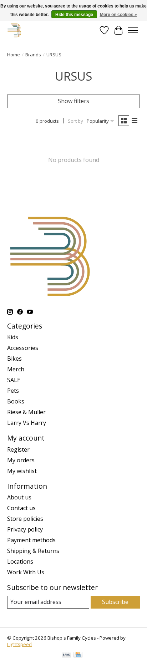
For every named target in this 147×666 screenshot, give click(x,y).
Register (18, 449)
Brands (33, 54)
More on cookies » (118, 14)
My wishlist (22, 471)
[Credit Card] (78, 655)
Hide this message (74, 14)
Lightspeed (19, 644)
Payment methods (31, 540)
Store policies (25, 519)
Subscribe (115, 602)
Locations (20, 561)
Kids (12, 337)
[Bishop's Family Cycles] (14, 30)
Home (13, 54)
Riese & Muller (26, 412)
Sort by (75, 121)
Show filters (73, 101)
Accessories (22, 348)
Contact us (21, 508)
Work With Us (25, 572)
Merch (15, 369)
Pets (13, 391)
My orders (21, 460)
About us (19, 497)
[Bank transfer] (66, 655)
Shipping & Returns (33, 551)
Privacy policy (25, 529)
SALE (13, 380)
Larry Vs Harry (26, 423)
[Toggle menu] (133, 30)
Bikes (14, 358)
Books (15, 401)
